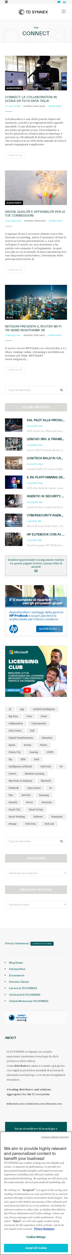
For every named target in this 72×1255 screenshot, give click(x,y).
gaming (33, 752)
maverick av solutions (20, 780)
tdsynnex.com (54, 1103)
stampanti (57, 816)
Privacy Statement (17, 943)
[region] (36, 1193)
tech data (30, 823)
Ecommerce (16, 975)
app (22, 709)
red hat (26, 795)
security (13, 802)
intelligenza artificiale (20, 766)
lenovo (12, 773)
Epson (12, 744)
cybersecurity (38, 723)
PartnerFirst (17, 969)
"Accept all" (28, 1190)
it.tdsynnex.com (15, 1103)
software (38, 816)
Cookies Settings (42, 944)
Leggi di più (15, 155)
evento (27, 744)
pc (50, 787)
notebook (14, 787)
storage (13, 823)
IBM (23, 759)
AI (10, 709)
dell (32, 730)
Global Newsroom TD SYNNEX (28, 1001)
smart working (17, 816)
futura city (15, 752)
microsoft (46, 780)
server (29, 802)
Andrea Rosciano (34, 106)
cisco (29, 716)
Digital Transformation (21, 737)
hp (10, 759)
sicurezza (47, 802)
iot (61, 766)
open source (34, 787)
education (47, 737)
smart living (36, 809)
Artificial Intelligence (44, 709)
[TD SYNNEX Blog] (33, 12)
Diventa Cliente (19, 982)
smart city (14, 809)
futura (43, 744)
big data (13, 716)
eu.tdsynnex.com (35, 1103)
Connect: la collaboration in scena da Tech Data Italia (31, 99)
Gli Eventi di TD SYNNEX (24, 995)
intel (36, 759)
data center (15, 730)
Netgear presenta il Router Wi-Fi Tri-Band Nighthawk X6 (33, 328)
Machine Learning (34, 773)
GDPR (50, 752)
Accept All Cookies (36, 1247)
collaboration (16, 723)
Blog (9, 317)
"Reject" (16, 1221)
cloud (44, 716)
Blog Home (16, 963)
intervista (46, 766)
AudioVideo (14, 88)
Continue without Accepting (55, 1137)
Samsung (44, 795)
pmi (11, 795)
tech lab (49, 823)
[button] (63, 11)
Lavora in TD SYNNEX (23, 988)
